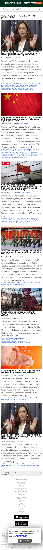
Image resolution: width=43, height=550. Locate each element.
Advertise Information (21, 491)
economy (14, 220)
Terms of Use (21, 484)
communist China (24, 218)
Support (21, 487)
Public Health (19, 343)
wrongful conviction (27, 90)
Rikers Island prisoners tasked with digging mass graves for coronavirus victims (18, 313)
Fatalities (12, 339)
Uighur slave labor (22, 155)
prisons (12, 343)
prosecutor (21, 465)
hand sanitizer (32, 398)
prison (26, 88)
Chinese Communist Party (24, 149)
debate (24, 464)
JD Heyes (20, 441)
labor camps (8, 152)
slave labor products (10, 154)
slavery (6, 223)
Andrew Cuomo (7, 398)
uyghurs (23, 223)
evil (19, 220)
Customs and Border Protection (14, 151)
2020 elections (7, 83)
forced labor (27, 151)
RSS (21, 513)
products (26, 399)
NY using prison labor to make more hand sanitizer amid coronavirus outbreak (20, 371)
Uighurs (30, 155)
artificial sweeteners (9, 218)
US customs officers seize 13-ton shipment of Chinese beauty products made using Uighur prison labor (21, 119)
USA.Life (21, 511)
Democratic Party (20, 85)
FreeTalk (21, 505)
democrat (11, 85)
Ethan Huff (20, 257)
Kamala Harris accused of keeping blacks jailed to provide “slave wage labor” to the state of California (21, 436)
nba (36, 282)
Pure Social (21, 506)
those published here (35, 544)
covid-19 (19, 338)
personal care (16, 152)
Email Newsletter (21, 497)
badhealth (6, 338)
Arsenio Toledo (25, 192)
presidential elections (18, 88)
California (25, 83)
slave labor (16, 284)
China (14, 149)
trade (14, 223)
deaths (8, 339)
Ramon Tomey (23, 58)
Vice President (16, 90)
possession (7, 88)
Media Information (21, 490)
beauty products (7, 149)
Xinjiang (7, 157)
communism (10, 282)
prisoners (7, 343)
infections (8, 341)
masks (33, 282)
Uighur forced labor (27, 154)
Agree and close (24, 541)
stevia (10, 223)
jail (32, 85)
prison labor (24, 152)
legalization (22, 86)
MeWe (21, 508)
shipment (31, 152)
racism (27, 465)
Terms (7, 535)
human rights (31, 220)
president (8, 465)
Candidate (32, 83)
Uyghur (22, 284)
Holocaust (20, 282)
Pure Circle (23, 221)
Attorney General (17, 83)
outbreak (13, 341)
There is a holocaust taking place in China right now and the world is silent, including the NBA (21, 252)
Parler (21, 502)
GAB (21, 509)
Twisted (19, 154)
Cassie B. (19, 318)
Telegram (21, 500)
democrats (29, 464)
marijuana (30, 86)
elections (28, 85)
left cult (17, 86)
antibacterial (16, 398)
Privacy (3, 535)
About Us (21, 485)
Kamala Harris (10, 86)
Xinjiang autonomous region (18, 157)
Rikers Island (27, 343)
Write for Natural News (21, 488)
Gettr (21, 503)
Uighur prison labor (11, 155)
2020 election (7, 464)
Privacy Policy (21, 482)
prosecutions (8, 90)
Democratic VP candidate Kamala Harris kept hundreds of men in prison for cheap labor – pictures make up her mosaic (20, 53)
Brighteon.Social (21, 499)
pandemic (20, 341)
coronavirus (12, 338)
